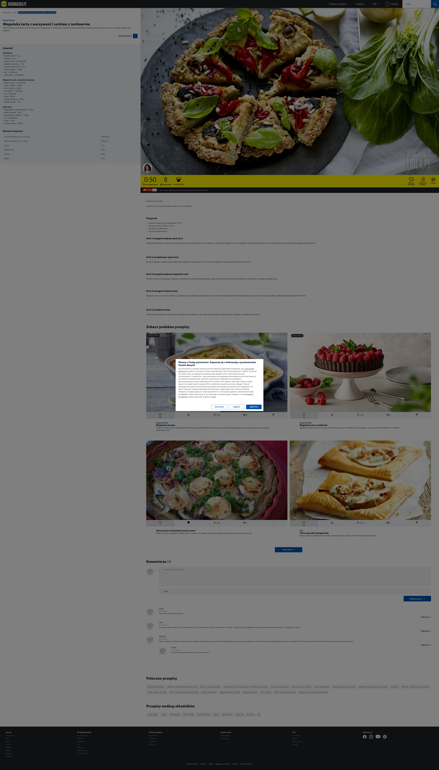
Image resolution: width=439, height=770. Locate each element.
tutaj (214, 397)
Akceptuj (254, 407)
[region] (219, 385)
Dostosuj (219, 407)
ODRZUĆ (236, 407)
